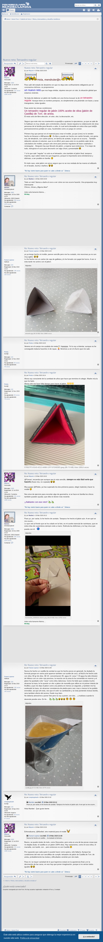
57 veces (7, 818)
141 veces (17, 90)
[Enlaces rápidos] (4, 10)
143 (12, 807)
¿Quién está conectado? (14, 886)
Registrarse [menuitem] (99, 10)
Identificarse (15, 14)
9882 (12, 192)
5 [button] (91, 63)
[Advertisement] (51, 39)
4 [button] (88, 63)
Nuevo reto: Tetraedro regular (20, 59)
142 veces (7, 274)
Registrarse (26, 14)
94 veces (17, 363)
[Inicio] (17, 5)
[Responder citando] (95, 68)
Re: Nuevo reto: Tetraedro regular (40, 176)
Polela (6, 352)
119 (12, 357)
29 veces (17, 814)
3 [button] (85, 63)
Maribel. (6, 187)
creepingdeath (9, 801)
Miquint (6, 77)
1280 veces (7, 94)
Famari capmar (9, 260)
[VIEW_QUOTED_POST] (43, 802)
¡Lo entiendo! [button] (89, 937)
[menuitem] (84, 10)
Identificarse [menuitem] (95, 10)
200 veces (17, 200)
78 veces (7, 366)
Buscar (6, 14)
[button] (76, 63)
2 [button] (82, 63)
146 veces (17, 270)
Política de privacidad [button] (29, 938)
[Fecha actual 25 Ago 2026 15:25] (97, 19)
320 (12, 265)
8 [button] (95, 63)
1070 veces (7, 204)
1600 (12, 83)
